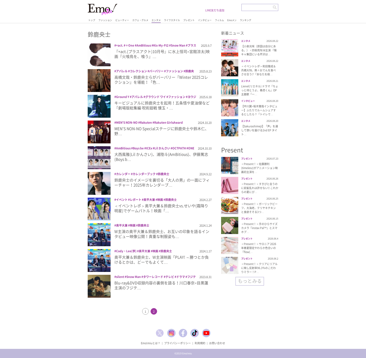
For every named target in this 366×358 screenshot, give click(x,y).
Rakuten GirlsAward (168, 122)
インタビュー (205, 20)
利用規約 (200, 343)
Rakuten (146, 122)
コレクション (138, 71)
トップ (91, 20)
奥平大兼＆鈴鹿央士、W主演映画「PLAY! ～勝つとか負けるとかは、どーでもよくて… (161, 259)
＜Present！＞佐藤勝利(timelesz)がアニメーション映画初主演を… (259, 168)
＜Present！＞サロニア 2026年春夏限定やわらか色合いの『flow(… (258, 248)
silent (120, 277)
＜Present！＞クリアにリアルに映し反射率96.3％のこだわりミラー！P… (259, 268)
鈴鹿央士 (163, 174)
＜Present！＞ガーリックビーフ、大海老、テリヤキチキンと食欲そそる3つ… (259, 208)
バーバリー (156, 71)
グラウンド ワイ (155, 97)
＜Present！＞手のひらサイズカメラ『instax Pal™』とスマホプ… (259, 228)
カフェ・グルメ (140, 20)
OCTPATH (179, 148)
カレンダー (123, 174)
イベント (122, 199)
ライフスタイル (172, 20)
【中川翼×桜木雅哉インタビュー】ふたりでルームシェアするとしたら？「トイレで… (259, 110)
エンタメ (156, 20)
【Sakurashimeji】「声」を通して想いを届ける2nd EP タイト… (259, 130)
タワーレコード (153, 277)
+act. (119, 45)
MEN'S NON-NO (127, 122)
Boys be (138, 148)
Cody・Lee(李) (126, 251)
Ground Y (122, 97)
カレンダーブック (144, 174)
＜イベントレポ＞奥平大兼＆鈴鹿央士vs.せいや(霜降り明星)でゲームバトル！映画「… (161, 208)
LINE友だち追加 (214, 10)
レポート (135, 199)
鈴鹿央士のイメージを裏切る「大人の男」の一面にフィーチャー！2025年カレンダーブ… (162, 182)
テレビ (169, 277)
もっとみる (250, 280)
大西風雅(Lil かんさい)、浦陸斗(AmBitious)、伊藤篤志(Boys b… (161, 157)
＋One (129, 45)
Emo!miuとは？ (150, 343)
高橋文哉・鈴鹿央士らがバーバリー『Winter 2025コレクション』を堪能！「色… (161, 79)
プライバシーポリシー (177, 343)
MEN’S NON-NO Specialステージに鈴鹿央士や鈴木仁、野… (161, 131)
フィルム (219, 20)
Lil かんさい (162, 148)
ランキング (245, 20)
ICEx (149, 148)
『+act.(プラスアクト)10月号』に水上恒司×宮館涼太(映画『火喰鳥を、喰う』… (162, 54)
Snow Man (178, 45)
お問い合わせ (217, 343)
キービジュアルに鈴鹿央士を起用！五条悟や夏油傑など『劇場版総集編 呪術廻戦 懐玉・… (162, 105)
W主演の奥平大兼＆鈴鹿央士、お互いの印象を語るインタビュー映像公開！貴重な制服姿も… (161, 234)
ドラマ (180, 277)
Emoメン (232, 20)
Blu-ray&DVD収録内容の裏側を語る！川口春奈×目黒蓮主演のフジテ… (161, 285)
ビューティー (122, 20)
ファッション (105, 20)
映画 (160, 199)
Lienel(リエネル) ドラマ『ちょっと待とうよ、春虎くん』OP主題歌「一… (259, 90)
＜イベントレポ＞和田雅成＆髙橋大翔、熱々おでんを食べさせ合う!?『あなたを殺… (258, 70)
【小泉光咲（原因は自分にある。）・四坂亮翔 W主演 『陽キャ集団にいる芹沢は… (259, 50)
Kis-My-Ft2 (161, 45)
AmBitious (143, 45)
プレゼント (189, 20)
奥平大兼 (149, 199)
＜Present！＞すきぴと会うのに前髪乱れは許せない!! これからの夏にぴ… (259, 188)
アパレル (122, 71)
